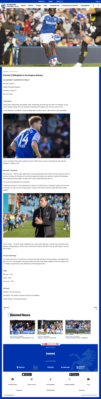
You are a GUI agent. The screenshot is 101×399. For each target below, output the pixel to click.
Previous (6, 307)
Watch (30, 5)
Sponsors (82, 390)
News (23, 5)
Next (95, 307)
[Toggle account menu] (93, 5)
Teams (38, 5)
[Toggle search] (98, 5)
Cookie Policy (50, 390)
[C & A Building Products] (35, 367)
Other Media (94, 395)
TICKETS (41, 1)
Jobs (88, 384)
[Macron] (20, 367)
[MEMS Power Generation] (50, 353)
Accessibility (50, 384)
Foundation (85, 5)
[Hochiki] (65, 367)
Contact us (19, 390)
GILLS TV (60, 1)
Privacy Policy (12, 384)
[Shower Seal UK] (80, 367)
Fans (45, 5)
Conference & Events (70, 5)
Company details (69, 384)
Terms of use (32, 384)
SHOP (50, 1)
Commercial (54, 5)
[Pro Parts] (50, 367)
